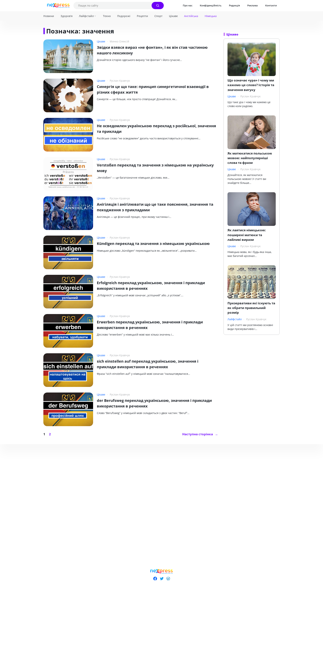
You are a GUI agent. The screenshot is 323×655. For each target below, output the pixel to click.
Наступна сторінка (200, 434)
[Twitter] (161, 578)
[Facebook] (155, 578)
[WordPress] (168, 578)
